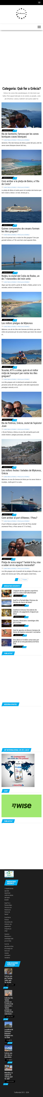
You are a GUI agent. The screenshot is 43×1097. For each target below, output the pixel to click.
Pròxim (24, 580)
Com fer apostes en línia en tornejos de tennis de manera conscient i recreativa (26, 631)
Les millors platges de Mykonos (17, 323)
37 (5, 987)
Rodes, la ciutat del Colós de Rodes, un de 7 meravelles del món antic (21, 277)
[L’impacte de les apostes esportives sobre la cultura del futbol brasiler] (7, 593)
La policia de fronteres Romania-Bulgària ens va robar (8, 1033)
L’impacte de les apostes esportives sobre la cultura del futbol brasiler (25, 592)
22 (14, 273)
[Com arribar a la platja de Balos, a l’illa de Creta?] (22, 162)
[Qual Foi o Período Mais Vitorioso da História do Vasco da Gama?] (7, 603)
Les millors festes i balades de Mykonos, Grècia (21, 472)
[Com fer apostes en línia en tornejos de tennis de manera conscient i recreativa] (7, 633)
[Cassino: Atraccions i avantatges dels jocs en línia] (7, 623)
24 (9, 1062)
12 (13, 420)
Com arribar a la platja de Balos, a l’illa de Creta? (20, 183)
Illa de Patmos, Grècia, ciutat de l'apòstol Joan (22, 424)
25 (9, 1043)
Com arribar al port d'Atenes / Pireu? (19, 517)
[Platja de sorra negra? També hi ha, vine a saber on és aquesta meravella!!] (22, 543)
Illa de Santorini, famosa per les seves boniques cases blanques (20, 135)
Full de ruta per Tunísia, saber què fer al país (8, 979)
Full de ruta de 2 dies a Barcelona (8, 1055)
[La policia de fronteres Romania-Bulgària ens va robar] (8, 1024)
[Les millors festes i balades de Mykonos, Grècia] (22, 452)
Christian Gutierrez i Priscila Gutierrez (17, 140)
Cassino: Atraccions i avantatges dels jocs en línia (26, 622)
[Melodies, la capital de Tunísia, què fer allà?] (8, 1067)
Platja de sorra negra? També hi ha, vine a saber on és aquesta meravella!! (21, 564)
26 (5, 1019)
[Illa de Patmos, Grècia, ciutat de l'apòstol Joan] (22, 404)
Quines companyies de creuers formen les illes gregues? (20, 230)
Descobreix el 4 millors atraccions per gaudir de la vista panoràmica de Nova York (26, 642)
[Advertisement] (21, 57)
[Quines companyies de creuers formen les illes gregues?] (22, 210)
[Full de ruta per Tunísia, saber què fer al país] (8, 971)
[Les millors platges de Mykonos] (22, 304)
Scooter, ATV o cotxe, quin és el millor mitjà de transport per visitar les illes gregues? (20, 373)
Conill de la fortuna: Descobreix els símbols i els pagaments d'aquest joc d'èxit (25, 612)
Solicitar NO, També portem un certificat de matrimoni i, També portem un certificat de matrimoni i (8, 1006)
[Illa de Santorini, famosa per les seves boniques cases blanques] (22, 115)
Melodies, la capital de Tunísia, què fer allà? (8, 1076)
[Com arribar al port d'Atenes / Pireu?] (22, 499)
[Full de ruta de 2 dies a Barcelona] (8, 1048)
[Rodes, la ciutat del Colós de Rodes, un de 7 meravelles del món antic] (22, 257)
